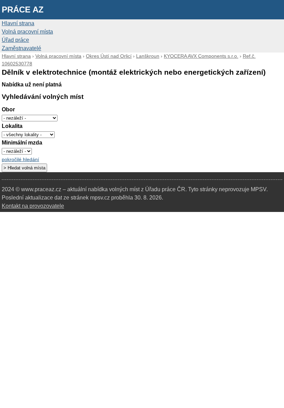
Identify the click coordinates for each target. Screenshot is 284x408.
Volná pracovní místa (27, 32)
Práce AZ (23, 9)
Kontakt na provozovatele (33, 206)
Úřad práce (15, 40)
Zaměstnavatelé (21, 48)
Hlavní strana (18, 23)
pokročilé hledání (20, 159)
